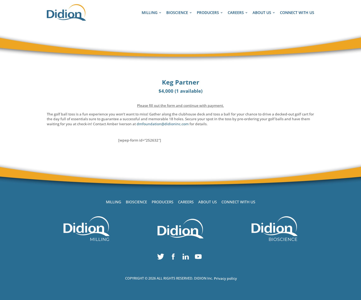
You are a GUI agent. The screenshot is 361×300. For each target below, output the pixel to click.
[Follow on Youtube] (199, 257)
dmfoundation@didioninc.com (163, 124)
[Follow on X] (161, 257)
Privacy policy (225, 278)
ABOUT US (262, 13)
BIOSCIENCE (177, 13)
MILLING (150, 13)
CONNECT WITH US (297, 13)
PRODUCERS (208, 13)
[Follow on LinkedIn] (186, 257)
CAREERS (236, 13)
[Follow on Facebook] (174, 257)
